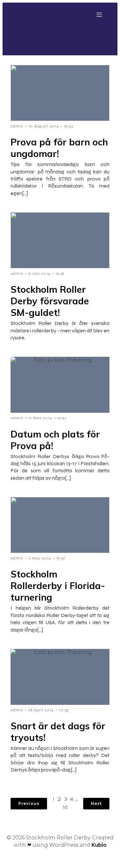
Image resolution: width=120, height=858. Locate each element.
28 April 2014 (41, 710)
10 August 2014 (43, 126)
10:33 (63, 710)
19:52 (69, 126)
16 (65, 807)
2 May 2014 (39, 558)
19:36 (60, 273)
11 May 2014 (40, 418)
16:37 (60, 558)
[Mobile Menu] (99, 14)
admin (17, 126)
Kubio (99, 845)
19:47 (62, 418)
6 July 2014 (39, 273)
